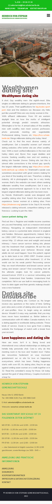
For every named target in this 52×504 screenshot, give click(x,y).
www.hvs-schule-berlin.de (21, 407)
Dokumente (8, 472)
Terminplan (22, 8)
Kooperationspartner (13, 475)
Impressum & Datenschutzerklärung (21, 479)
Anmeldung (10, 8)
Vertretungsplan (38, 8)
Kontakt (6, 482)
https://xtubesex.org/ (11, 204)
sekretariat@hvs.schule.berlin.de (24, 5)
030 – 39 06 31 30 (24, 2)
